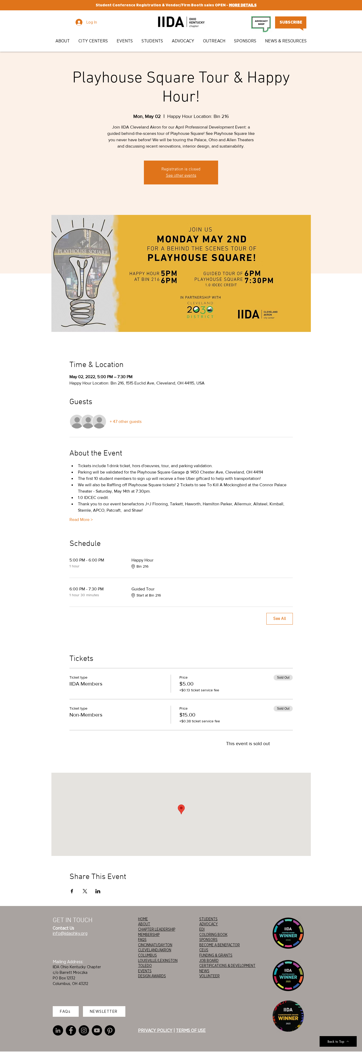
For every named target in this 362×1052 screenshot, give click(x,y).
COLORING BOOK (213, 934)
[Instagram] (84, 1030)
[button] (62, 41)
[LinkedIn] (58, 1030)
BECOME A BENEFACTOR (219, 945)
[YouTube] (97, 1030)
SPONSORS (208, 940)
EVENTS (145, 971)
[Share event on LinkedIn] (97, 891)
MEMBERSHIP (149, 934)
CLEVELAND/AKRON (154, 950)
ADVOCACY (208, 924)
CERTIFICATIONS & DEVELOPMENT (227, 965)
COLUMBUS (147, 955)
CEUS (203, 950)
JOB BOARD (209, 960)
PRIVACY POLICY (155, 1030)
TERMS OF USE (191, 1030)
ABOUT (144, 924)
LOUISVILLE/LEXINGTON (158, 960)
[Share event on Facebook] (71, 891)
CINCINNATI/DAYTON (155, 945)
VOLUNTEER (209, 976)
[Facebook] (71, 1030)
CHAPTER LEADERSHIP (156, 929)
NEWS (204, 971)
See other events (181, 175)
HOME (143, 919)
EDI (202, 929)
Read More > (81, 519)
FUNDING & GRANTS (215, 955)
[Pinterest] (110, 1030)
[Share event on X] (84, 891)
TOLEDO (145, 965)
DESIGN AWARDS (152, 976)
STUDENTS (208, 919)
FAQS (142, 940)
